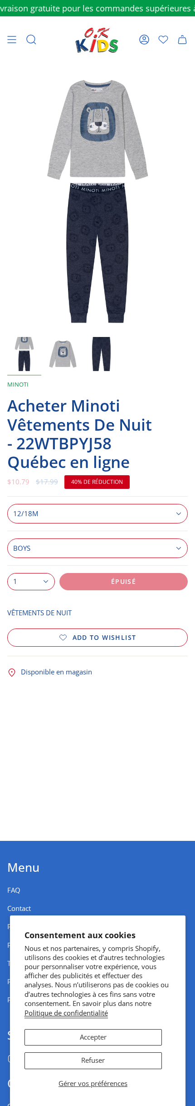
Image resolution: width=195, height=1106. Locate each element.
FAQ (13, 890)
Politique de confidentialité (66, 1013)
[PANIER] (182, 39)
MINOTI (18, 384)
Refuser (93, 1060)
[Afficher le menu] (12, 39)
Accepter (93, 1037)
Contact (19, 908)
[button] (31, 39)
